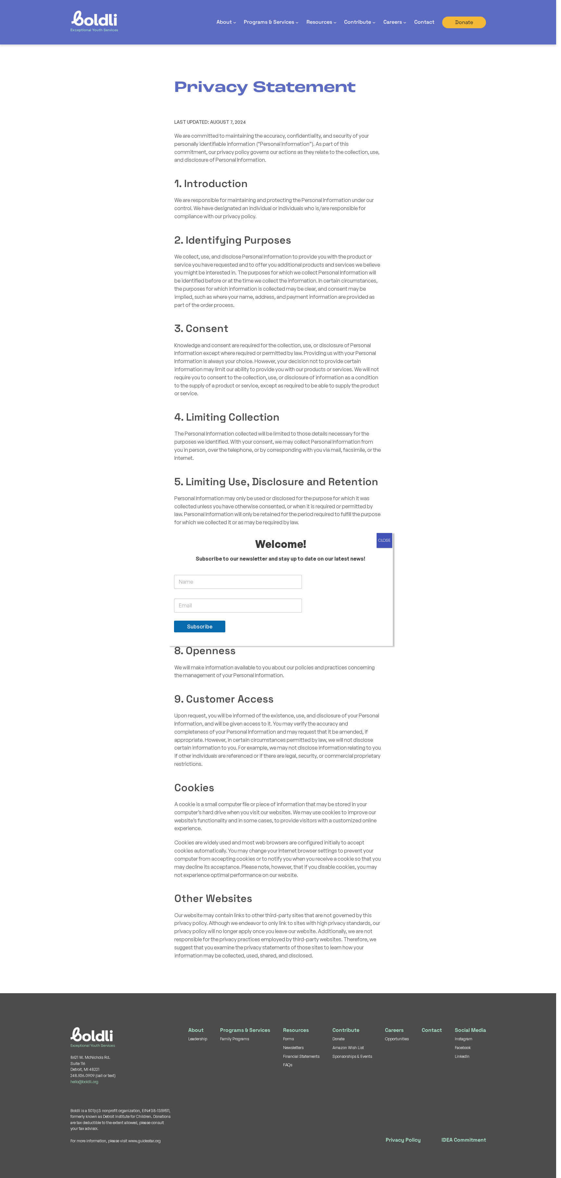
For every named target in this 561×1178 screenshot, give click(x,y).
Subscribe (199, 626)
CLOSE (384, 540)
